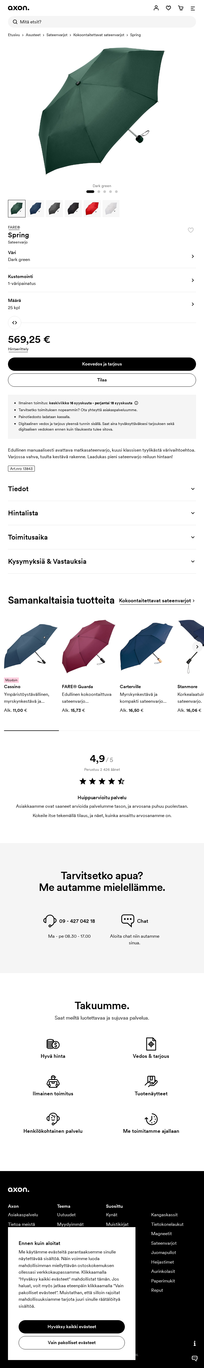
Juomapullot (163, 1252)
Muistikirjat (117, 1224)
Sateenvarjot (56, 34)
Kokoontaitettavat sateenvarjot (98, 34)
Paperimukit (163, 1281)
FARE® (14, 227)
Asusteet (33, 34)
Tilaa (102, 380)
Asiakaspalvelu (23, 1215)
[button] (17, 208)
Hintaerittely (18, 349)
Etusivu (14, 34)
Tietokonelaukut (167, 1224)
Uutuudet (66, 1215)
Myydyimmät (70, 1224)
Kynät (111, 1215)
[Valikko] (193, 8)
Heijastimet (162, 1262)
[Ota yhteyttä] (194, 1343)
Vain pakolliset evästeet (72, 1342)
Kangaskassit (164, 1215)
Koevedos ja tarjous (102, 364)
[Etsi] (14, 22)
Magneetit (161, 1233)
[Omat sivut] (156, 8)
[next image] (190, 110)
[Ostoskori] (180, 8)
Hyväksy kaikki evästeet (72, 1326)
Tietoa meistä (21, 1224)
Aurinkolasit (163, 1271)
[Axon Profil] (18, 8)
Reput (157, 1290)
